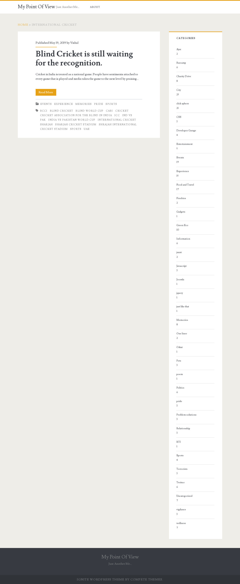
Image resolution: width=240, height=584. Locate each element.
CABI (109, 110)
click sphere (182, 103)
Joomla (180, 279)
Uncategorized (184, 496)
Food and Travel (185, 184)
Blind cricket (61, 110)
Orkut (179, 347)
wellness (181, 523)
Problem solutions (186, 414)
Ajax (178, 49)
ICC (117, 115)
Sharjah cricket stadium (75, 124)
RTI (178, 441)
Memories (83, 104)
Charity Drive (183, 76)
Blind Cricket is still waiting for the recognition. (84, 58)
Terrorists (182, 469)
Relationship (183, 428)
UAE (87, 129)
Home (23, 25)
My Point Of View (36, 7)
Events (46, 104)
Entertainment (184, 144)
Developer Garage (186, 130)
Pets (178, 360)
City (178, 90)
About (95, 7)
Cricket (122, 110)
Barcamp (181, 62)
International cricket (117, 119)
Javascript (181, 266)
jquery (179, 293)
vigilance (181, 509)
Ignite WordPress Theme (100, 579)
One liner (181, 333)
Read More (47, 93)
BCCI (43, 110)
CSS (178, 117)
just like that (182, 306)
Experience (63, 104)
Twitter (180, 482)
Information (183, 238)
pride (98, 104)
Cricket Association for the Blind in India (76, 115)
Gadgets (180, 211)
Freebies (181, 198)
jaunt (179, 252)
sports (76, 129)
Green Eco (182, 225)
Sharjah (46, 124)
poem (179, 374)
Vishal (74, 43)
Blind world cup (90, 110)
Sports (111, 104)
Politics (180, 387)
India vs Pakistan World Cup (71, 119)
